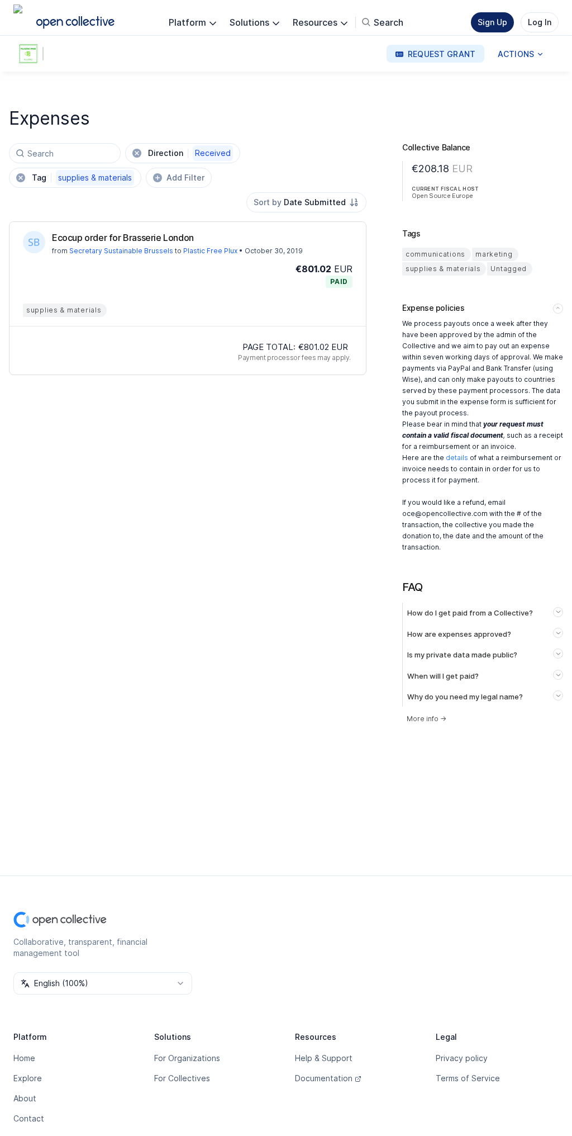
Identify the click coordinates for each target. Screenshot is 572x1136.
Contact (28, 1118)
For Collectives (182, 1078)
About (24, 1098)
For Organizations (187, 1058)
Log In (539, 22)
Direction (189, 153)
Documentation (323, 1078)
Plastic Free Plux (210, 251)
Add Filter (185, 177)
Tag (82, 177)
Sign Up (492, 22)
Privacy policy (462, 1058)
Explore (27, 1078)
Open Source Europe (442, 196)
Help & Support (323, 1058)
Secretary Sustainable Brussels (121, 251)
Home (24, 1058)
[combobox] (306, 202)
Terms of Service (468, 1078)
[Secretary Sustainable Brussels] (34, 242)
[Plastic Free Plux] (30, 53)
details (457, 457)
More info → (426, 718)
